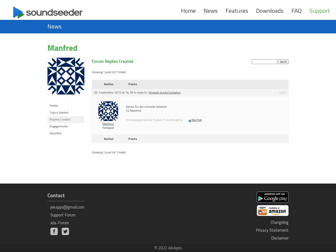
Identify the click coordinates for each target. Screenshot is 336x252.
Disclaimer (280, 238)
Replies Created (60, 119)
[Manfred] (65, 98)
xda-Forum (59, 223)
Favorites (55, 133)
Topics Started (59, 112)
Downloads (270, 10)
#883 (282, 92)
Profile (54, 105)
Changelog (280, 222)
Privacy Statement (272, 230)
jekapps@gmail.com (67, 207)
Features (237, 10)
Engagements (59, 126)
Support (319, 10)
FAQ (296, 10)
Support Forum (63, 215)
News (211, 10)
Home (188, 10)
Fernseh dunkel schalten (165, 92)
